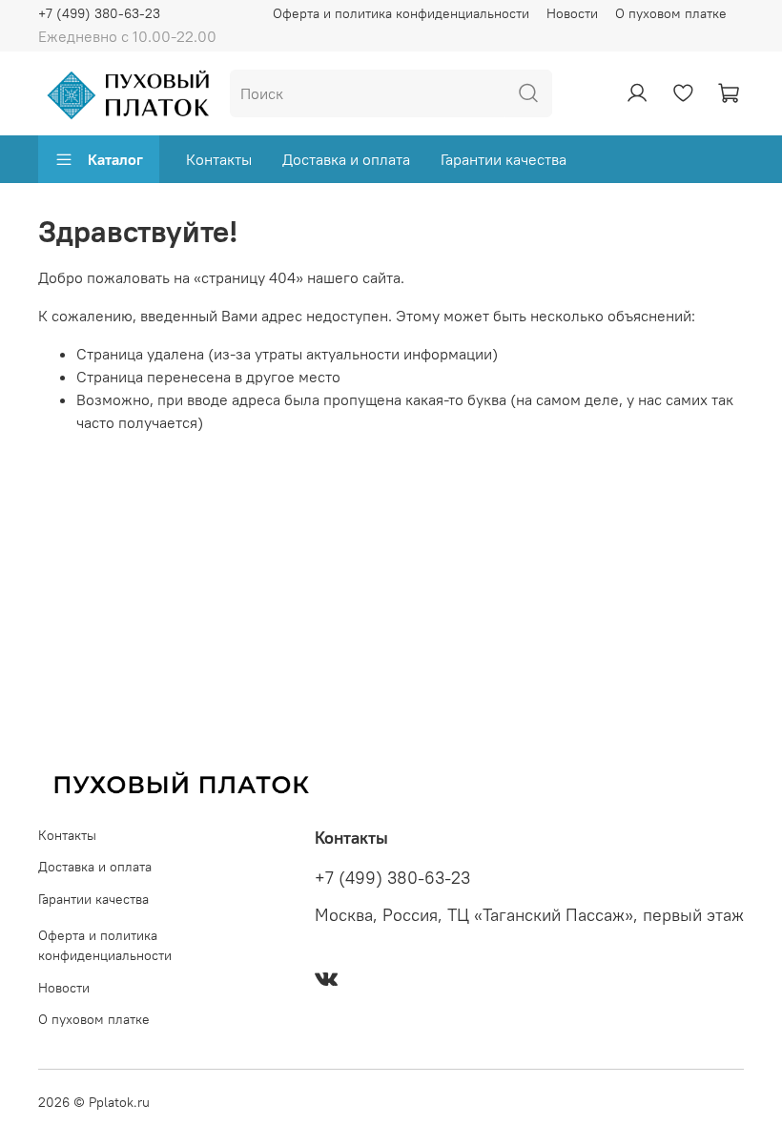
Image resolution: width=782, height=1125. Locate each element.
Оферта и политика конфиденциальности (401, 13)
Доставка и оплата (346, 159)
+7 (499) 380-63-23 (99, 13)
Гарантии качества (503, 159)
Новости (572, 13)
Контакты (219, 159)
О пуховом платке (671, 13)
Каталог (115, 159)
